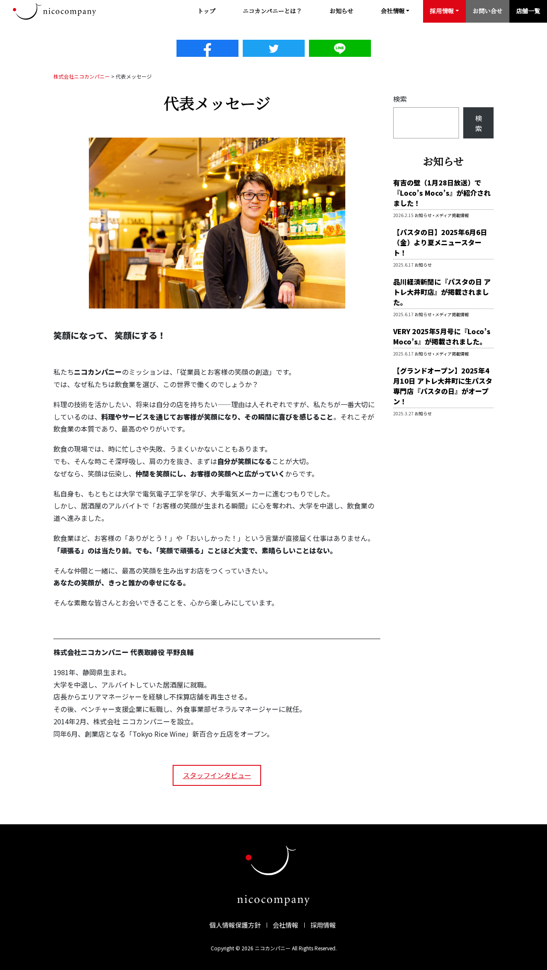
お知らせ (341, 10)
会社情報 (285, 924)
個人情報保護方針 (235, 924)
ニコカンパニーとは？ (272, 10)
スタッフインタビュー (217, 775)
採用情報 (323, 924)
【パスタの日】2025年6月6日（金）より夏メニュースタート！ (440, 242)
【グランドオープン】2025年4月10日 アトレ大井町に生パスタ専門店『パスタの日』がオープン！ (442, 385)
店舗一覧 (528, 10)
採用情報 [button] (442, 10)
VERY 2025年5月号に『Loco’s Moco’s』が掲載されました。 (442, 336)
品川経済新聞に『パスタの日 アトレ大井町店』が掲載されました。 (442, 291)
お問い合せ (488, 10)
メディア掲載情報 (452, 215)
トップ (206, 10)
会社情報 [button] (393, 10)
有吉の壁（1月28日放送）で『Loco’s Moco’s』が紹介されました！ (442, 192)
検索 (400, 99)
